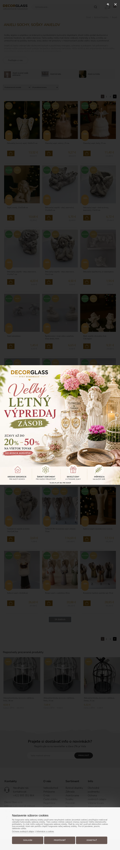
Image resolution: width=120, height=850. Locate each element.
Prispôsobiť (60, 840)
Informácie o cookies (45, 831)
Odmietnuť (91, 840)
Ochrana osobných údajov (23, 831)
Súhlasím (27, 840)
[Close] (115, 4)
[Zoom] (108, 4)
